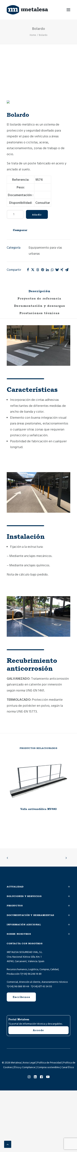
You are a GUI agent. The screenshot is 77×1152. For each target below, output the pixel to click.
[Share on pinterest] (42, 269)
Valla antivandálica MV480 (38, 808)
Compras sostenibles (48, 1067)
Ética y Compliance (24, 1067)
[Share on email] (66, 269)
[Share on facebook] (28, 269)
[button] (68, 10)
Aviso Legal (29, 1063)
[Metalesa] (27, 9)
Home (33, 35)
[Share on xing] (62, 269)
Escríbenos (21, 997)
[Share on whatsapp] (52, 269)
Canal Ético (67, 1067)
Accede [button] (38, 1030)
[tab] (38, 300)
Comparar (20, 230)
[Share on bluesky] (57, 269)
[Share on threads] (37, 269)
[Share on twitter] (32, 269)
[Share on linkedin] (47, 269)
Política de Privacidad (49, 1063)
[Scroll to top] (7, 1144)
